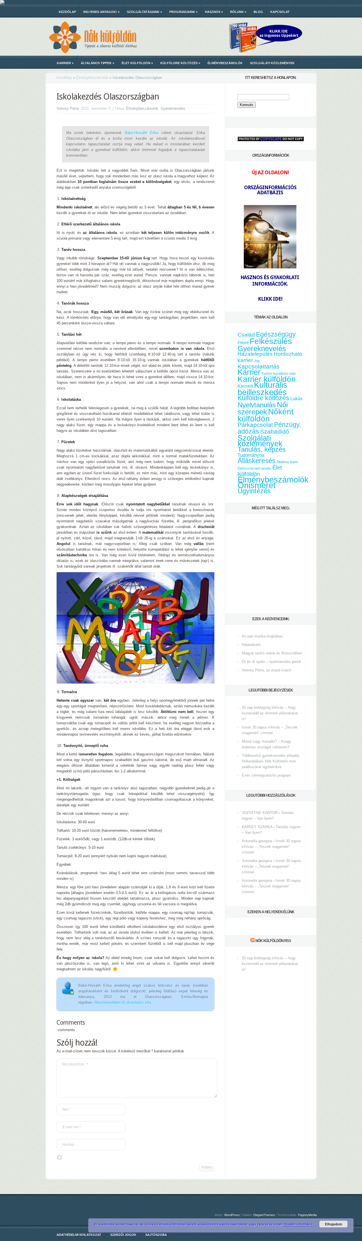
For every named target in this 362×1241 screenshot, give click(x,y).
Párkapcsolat (255, 424)
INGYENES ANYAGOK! (101, 12)
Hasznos (214, 12)
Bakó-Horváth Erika (142, 133)
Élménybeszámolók (225, 63)
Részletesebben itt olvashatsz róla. (123, 1002)
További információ (299, 1224)
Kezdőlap (67, 12)
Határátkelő (251, 645)
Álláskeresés (256, 460)
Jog (257, 361)
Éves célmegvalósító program (266, 775)
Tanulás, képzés (262, 449)
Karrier (65, 63)
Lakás (296, 398)
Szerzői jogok (123, 1234)
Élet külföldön (137, 63)
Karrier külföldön (267, 379)
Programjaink (183, 12)
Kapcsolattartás (259, 366)
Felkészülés (271, 341)
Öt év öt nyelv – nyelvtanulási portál (271, 662)
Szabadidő (274, 431)
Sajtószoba (156, 1234)
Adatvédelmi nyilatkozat (79, 1234)
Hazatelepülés (255, 354)
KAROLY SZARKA (257, 827)
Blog (258, 12)
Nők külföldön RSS (273, 941)
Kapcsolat (280, 12)
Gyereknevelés (173, 108)
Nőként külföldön (266, 415)
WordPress (232, 1215)
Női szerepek (263, 408)
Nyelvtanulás (257, 405)
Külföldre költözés (180, 63)
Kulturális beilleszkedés (262, 388)
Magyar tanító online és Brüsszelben (272, 653)
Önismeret (256, 485)
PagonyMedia (307, 1215)
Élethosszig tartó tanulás (254, 468)
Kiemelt (245, 386)
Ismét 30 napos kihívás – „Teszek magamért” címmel (271, 846)
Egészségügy (276, 334)
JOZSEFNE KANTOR (260, 813)
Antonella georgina (257, 841)
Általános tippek (97, 63)
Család (246, 335)
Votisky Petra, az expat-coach (266, 670)
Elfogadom (333, 1224)
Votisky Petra (68, 108)
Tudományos (251, 455)
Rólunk (238, 12)
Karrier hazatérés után (279, 374)
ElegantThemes (264, 1215)
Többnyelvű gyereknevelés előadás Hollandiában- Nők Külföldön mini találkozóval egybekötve (270, 761)
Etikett (243, 342)
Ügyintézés (254, 491)
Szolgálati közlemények (272, 63)
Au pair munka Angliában (262, 636)
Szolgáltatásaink (144, 12)
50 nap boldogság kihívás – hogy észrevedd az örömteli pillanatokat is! (270, 713)
